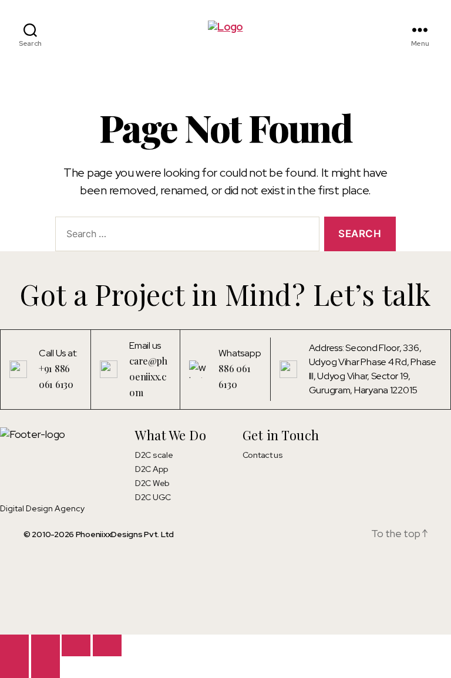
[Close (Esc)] (107, 645)
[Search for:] (185, 236)
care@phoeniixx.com (148, 377)
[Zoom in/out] (14, 645)
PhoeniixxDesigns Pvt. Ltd (125, 534)
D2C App (152, 469)
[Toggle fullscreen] (45, 645)
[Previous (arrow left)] (14, 667)
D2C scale (154, 455)
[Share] (76, 645)
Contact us (263, 455)
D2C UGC (153, 497)
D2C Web (152, 483)
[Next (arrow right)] (45, 667)
